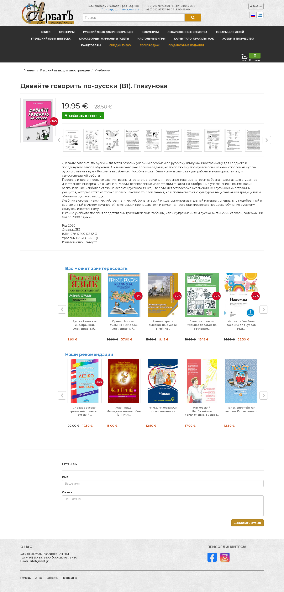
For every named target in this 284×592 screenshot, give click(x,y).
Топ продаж (149, 45)
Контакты (52, 577)
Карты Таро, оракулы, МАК (194, 38)
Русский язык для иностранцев (108, 32)
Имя (65, 477)
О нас (38, 577)
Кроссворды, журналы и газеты (104, 38)
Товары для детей (230, 32)
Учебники (102, 70)
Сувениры (67, 32)
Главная (29, 70)
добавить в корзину (84, 116)
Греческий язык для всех (50, 38)
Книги (46, 32)
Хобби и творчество (238, 38)
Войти (257, 6)
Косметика (150, 32)
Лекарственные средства (187, 32)
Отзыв (67, 492)
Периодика (69, 577)
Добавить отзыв (247, 523)
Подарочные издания (186, 45)
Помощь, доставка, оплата (120, 9)
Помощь (25, 577)
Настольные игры (151, 38)
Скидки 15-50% (120, 45)
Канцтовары (91, 45)
